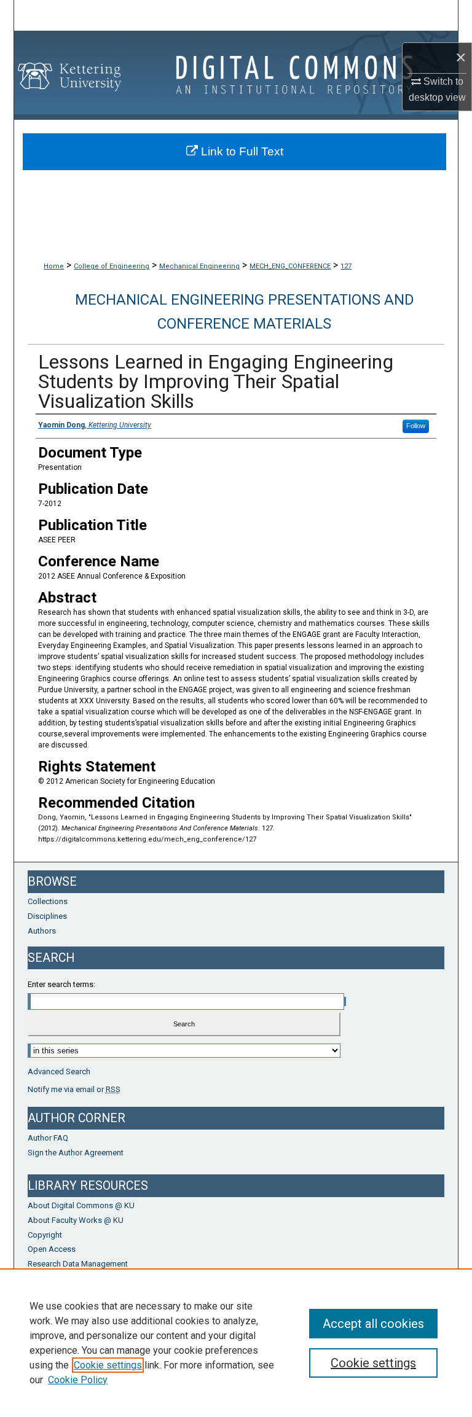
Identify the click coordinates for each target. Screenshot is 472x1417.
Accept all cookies (373, 1323)
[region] (236, 1342)
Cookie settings (108, 1365)
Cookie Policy (78, 1380)
